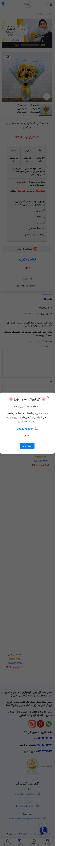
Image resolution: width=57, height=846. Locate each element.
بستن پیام (27, 446)
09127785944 (25, 428)
